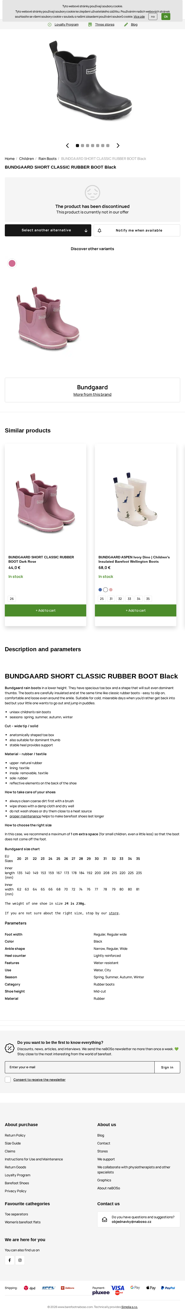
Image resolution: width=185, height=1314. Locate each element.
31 (111, 598)
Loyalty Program (67, 24)
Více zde (139, 16)
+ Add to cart (46, 610)
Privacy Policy (15, 1191)
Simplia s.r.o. (129, 1307)
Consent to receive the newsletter (39, 1079)
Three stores (104, 24)
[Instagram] (20, 1260)
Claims (10, 1151)
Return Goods (15, 1167)
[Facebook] (9, 1260)
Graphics (104, 1180)
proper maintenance (25, 816)
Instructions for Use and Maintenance (34, 1159)
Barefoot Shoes (17, 1183)
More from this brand (92, 394)
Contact (103, 1143)
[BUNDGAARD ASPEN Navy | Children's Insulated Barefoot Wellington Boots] (100, 589)
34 (138, 598)
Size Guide (13, 1143)
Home (10, 158)
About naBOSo (108, 1188)
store (114, 913)
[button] (67, 145)
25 (102, 598)
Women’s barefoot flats (22, 1222)
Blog (134, 24)
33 (129, 598)
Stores (102, 1151)
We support (106, 1159)
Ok (166, 16)
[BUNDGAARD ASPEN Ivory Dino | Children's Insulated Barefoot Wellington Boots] (105, 589)
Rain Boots (48, 158)
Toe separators (16, 1214)
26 (12, 598)
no (153, 16)
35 (148, 598)
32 (120, 598)
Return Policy (15, 1135)
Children (26, 158)
